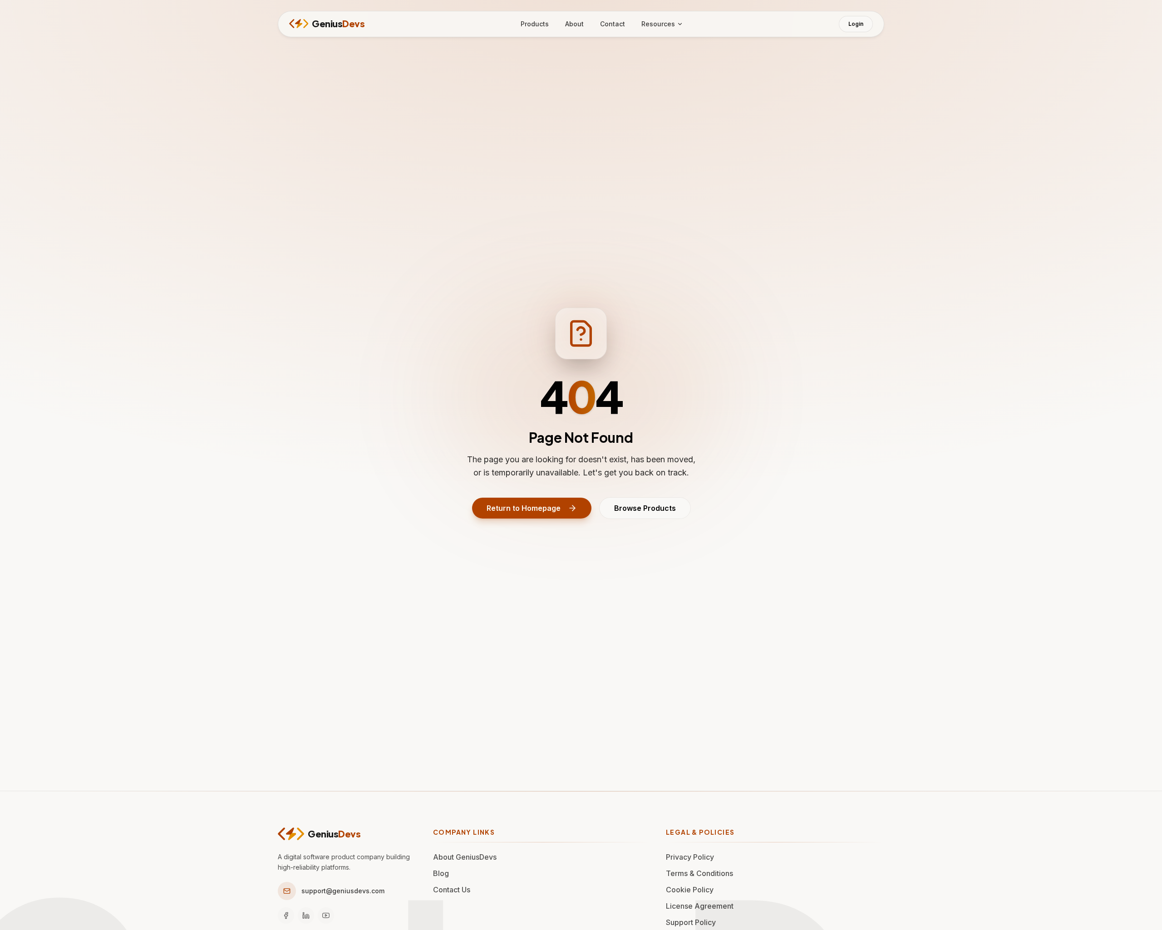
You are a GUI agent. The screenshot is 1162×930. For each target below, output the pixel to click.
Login (855, 23)
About (574, 24)
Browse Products (645, 508)
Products (535, 24)
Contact (612, 24)
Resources (658, 24)
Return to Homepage (524, 508)
